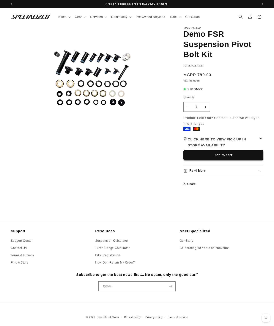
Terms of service (177, 317)
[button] (64, 16)
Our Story (186, 240)
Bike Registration (107, 255)
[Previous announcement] (11, 4)
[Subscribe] (170, 286)
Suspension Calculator (111, 240)
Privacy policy (154, 317)
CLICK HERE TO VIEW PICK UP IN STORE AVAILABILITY (217, 142)
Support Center (22, 240)
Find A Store (20, 262)
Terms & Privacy (22, 255)
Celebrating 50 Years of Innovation (205, 248)
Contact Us (19, 248)
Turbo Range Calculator (112, 248)
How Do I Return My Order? (115, 262)
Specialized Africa (108, 317)
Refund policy (132, 317)
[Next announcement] (262, 4)
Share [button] (191, 184)
